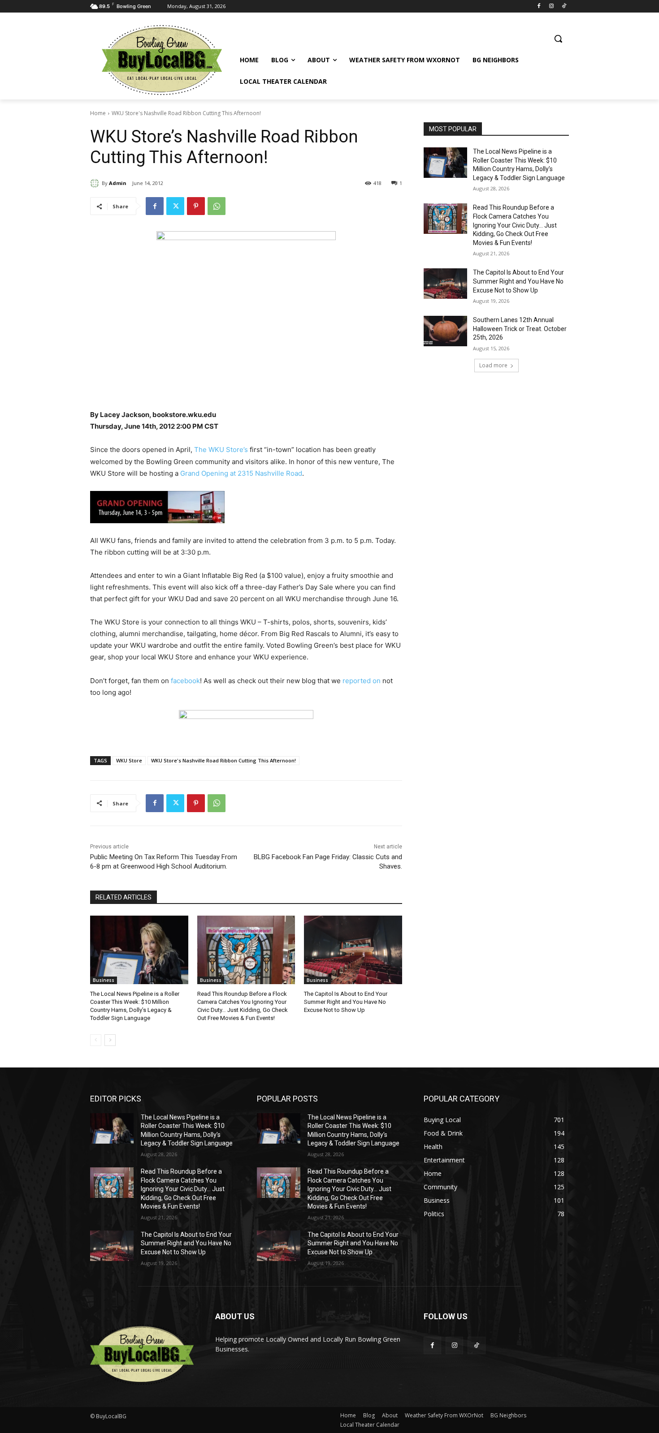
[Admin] (96, 183)
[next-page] (110, 1040)
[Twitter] (175, 206)
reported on (362, 680)
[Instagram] (551, 6)
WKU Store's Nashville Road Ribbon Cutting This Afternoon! (223, 760)
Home (98, 113)
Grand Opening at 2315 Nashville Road (241, 473)
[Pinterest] (196, 206)
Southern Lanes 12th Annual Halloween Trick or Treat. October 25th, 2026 (520, 328)
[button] (558, 38)
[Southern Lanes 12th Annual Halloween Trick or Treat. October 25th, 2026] (445, 331)
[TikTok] (564, 6)
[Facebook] (539, 6)
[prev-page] (95, 1040)
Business (103, 980)
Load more (493, 365)
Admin (117, 183)
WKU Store (129, 760)
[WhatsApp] (216, 206)
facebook (185, 680)
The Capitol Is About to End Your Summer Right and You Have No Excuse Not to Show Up (345, 1001)
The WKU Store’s (221, 449)
